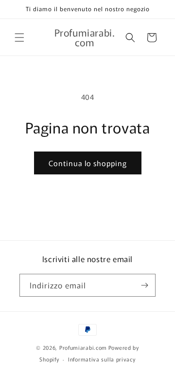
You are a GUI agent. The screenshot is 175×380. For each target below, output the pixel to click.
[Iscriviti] (144, 285)
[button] (19, 37)
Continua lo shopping (88, 163)
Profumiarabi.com (83, 347)
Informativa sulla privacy (102, 359)
